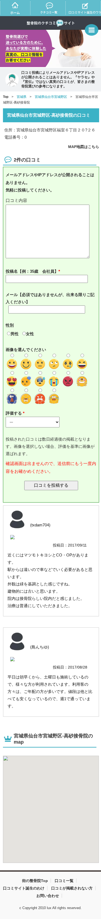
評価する (14, 413)
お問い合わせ (47, 896)
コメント (51, 201)
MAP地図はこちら (83, 147)
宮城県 (21, 97)
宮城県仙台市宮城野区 (51, 97)
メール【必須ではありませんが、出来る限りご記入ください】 (50, 298)
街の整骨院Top (35, 881)
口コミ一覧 (64, 881)
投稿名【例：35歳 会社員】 (32, 271)
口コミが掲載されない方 (72, 888)
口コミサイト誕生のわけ (23, 888)
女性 (30, 333)
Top (5, 97)
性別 (10, 325)
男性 (15, 333)
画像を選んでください (26, 349)
